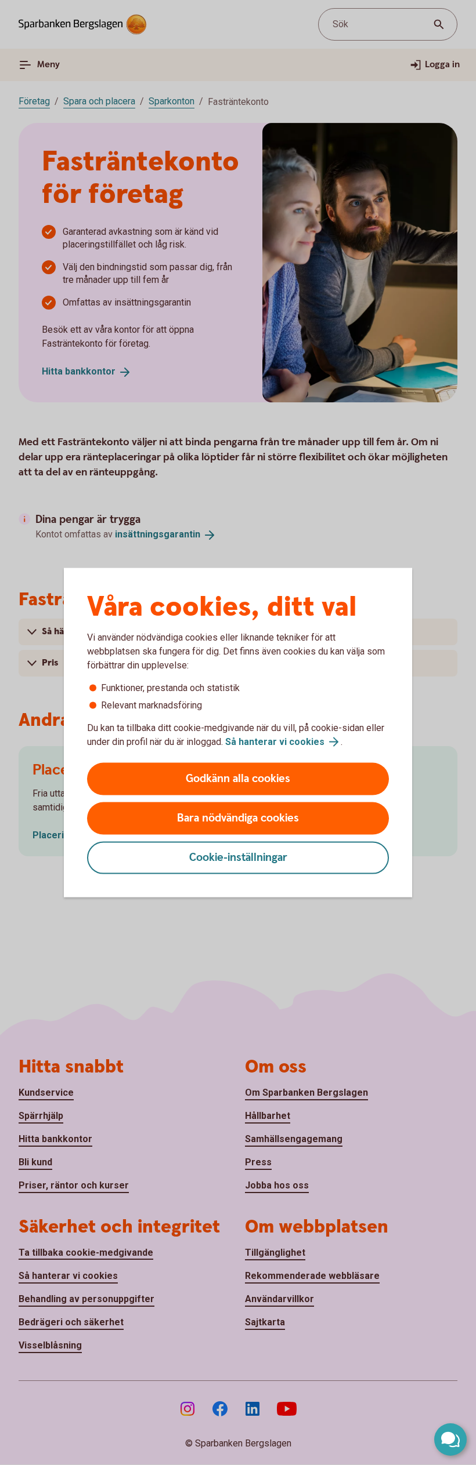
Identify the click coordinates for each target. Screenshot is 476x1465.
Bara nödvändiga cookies (238, 818)
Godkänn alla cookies (238, 779)
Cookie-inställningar (238, 857)
